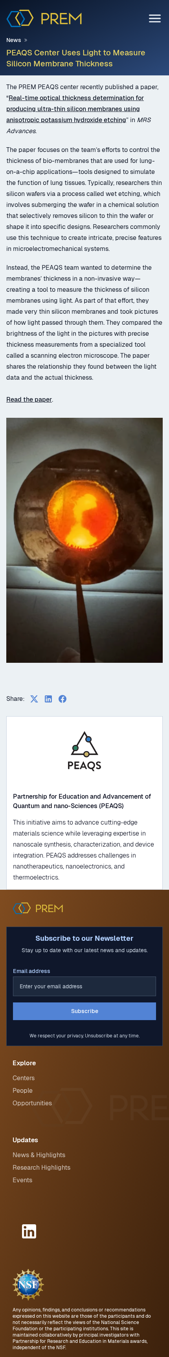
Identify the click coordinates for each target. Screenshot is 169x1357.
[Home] (44, 18)
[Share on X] (34, 699)
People (23, 1090)
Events (22, 1180)
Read (14, 399)
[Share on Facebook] (62, 699)
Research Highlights (41, 1167)
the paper (37, 399)
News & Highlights (39, 1155)
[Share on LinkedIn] (48, 699)
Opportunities (32, 1103)
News (13, 40)
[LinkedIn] (30, 1231)
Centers (24, 1078)
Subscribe (84, 1011)
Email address (31, 971)
